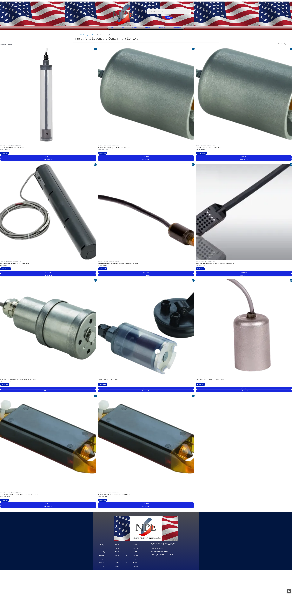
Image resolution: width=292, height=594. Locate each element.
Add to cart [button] (5, 153)
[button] (289, 591)
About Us (134, 28)
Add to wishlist (48, 159)
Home (112, 28)
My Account (160, 28)
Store (123, 28)
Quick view (48, 156)
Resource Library (177, 28)
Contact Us (147, 28)
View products (201, 153)
